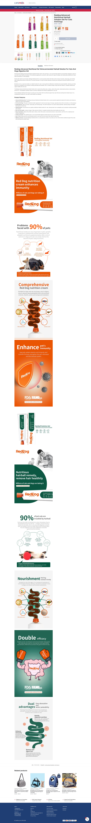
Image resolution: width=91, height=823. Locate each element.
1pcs (55, 33)
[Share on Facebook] (57, 56)
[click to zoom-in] (33, 32)
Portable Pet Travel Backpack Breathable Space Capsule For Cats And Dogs (53, 791)
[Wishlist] (27, 775)
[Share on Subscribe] (68, 56)
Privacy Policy (33, 815)
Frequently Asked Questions (52, 810)
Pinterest (64, 810)
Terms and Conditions (34, 814)
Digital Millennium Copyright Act (36, 812)
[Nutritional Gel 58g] (66, 28)
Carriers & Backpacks (18, 788)
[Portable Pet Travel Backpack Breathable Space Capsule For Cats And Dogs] (53, 780)
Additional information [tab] (48, 65)
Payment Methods (50, 811)
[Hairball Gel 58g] (59, 28)
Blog (31, 810)
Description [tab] (40, 65)
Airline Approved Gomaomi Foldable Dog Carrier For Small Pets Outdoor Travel (21, 791)
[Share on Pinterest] (62, 56)
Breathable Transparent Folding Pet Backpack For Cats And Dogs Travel (69, 791)
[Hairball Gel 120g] (55, 28)
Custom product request (51, 815)
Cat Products (19, 12)
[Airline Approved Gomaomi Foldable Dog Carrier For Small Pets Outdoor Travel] (21, 780)
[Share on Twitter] (59, 56)
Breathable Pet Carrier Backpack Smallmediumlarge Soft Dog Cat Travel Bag (36, 791)
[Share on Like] (55, 56)
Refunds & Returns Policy (51, 814)
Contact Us (32, 811)
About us (32, 808)
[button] (50, 33)
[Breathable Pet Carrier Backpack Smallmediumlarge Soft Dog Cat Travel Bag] (37, 780)
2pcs (58, 33)
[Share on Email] (66, 56)
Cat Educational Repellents (27, 12)
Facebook (64, 808)
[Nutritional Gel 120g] (63, 28)
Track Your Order (50, 808)
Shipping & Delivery (50, 812)
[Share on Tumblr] (64, 56)
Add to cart (68, 38)
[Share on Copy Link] (70, 56)
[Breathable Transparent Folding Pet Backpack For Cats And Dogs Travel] (69, 780)
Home (15, 12)
